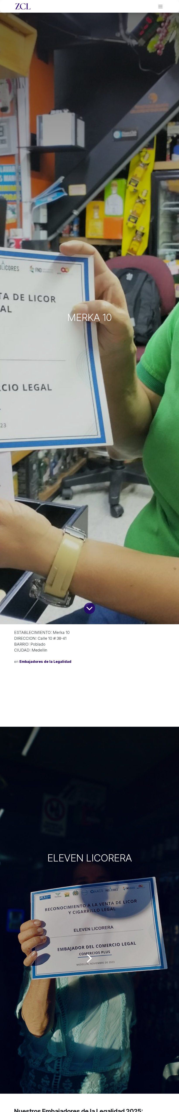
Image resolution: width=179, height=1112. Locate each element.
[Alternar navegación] (160, 6)
